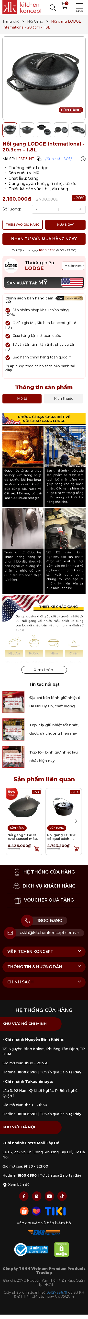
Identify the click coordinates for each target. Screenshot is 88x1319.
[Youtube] (49, 1196)
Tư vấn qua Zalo (60, 1072)
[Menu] (78, 7)
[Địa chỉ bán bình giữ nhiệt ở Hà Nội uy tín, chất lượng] (13, 701)
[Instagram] (37, 1196)
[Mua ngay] (37, 848)
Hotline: (19, 1072)
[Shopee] (25, 1210)
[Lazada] (37, 1210)
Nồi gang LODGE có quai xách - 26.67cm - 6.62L (61, 839)
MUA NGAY (65, 224)
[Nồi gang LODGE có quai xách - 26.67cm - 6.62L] (63, 806)
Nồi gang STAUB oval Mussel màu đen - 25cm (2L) (22, 839)
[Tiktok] (62, 1196)
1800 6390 (47, 250)
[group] (44, 78)
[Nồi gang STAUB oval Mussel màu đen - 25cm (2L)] (24, 806)
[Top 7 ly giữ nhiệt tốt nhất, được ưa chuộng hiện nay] (13, 729)
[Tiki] (55, 1210)
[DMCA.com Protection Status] (64, 1250)
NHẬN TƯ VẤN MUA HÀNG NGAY (44, 239)
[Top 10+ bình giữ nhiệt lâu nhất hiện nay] (13, 756)
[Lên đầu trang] (79, 1310)
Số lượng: (11, 209)
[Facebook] (24, 1196)
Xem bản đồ (18, 1184)
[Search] (52, 7)
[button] (76, 821)
